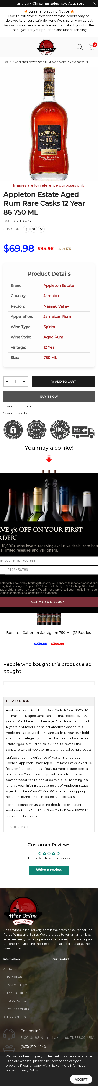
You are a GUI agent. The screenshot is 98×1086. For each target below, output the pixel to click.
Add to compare (19, 406)
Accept (81, 1079)
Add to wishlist (17, 413)
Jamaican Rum (57, 316)
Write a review (49, 870)
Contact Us (12, 977)
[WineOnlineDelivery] (46, 47)
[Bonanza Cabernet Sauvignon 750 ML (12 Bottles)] (49, 655)
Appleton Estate (59, 285)
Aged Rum (53, 337)
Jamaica (51, 296)
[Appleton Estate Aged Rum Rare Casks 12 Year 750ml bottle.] (49, 124)
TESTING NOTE (18, 827)
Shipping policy (15, 993)
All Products (14, 1017)
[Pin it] (41, 229)
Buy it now (49, 396)
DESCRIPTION (18, 701)
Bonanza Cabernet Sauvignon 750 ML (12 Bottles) (49, 632)
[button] (7, 381)
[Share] (26, 229)
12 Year (50, 347)
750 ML (50, 357)
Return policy (14, 1001)
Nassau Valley (56, 306)
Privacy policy (15, 985)
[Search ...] (80, 47)
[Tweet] (33, 229)
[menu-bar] (9, 47)
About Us (10, 969)
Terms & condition (18, 1009)
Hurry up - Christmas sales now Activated (49, 3)
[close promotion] (94, 3)
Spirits (49, 327)
